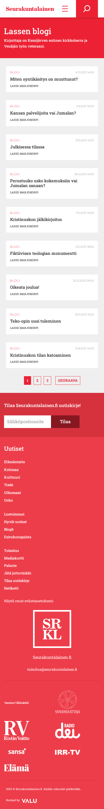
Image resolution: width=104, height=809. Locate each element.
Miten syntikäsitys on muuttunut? (44, 79)
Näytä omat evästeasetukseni (28, 600)
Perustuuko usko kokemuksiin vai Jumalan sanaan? (43, 183)
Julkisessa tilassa (27, 147)
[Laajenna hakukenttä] (87, 8)
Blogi (15, 72)
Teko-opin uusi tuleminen (35, 321)
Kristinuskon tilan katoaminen (40, 355)
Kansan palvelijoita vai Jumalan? (43, 113)
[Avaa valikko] (65, 9)
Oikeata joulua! (24, 287)
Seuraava (67, 380)
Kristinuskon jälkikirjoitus (36, 219)
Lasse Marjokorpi (24, 86)
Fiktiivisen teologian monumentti (43, 253)
